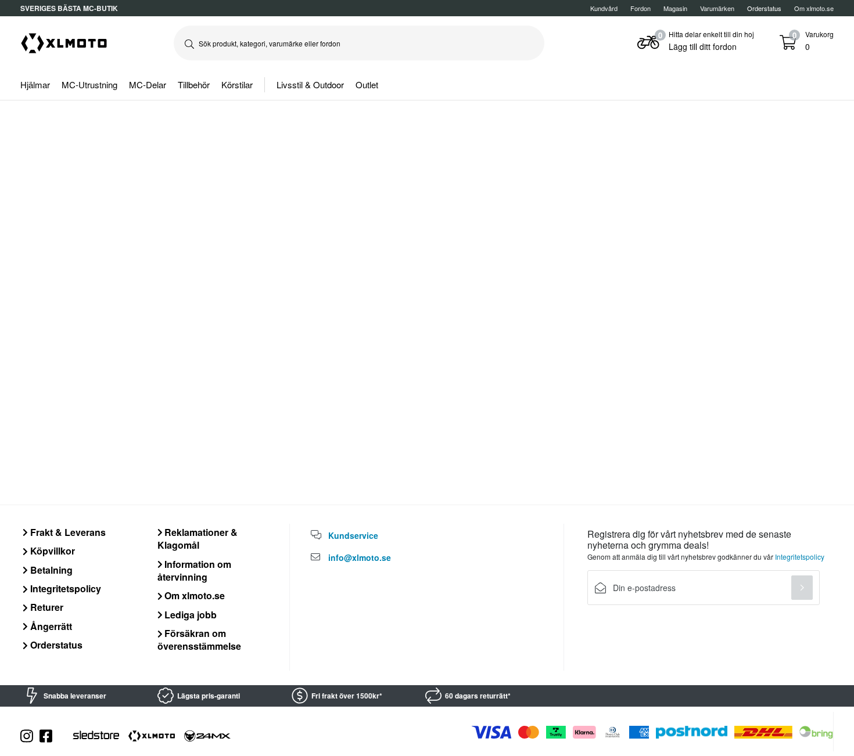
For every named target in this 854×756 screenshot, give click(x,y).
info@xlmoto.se (359, 557)
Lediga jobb (189, 614)
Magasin (675, 8)
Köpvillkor (51, 550)
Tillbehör (194, 84)
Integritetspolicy (64, 588)
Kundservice (353, 535)
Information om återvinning (194, 570)
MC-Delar (147, 84)
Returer (45, 607)
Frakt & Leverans (67, 532)
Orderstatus (55, 644)
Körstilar (237, 84)
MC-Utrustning (89, 84)
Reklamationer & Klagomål (197, 538)
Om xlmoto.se (814, 8)
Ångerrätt (50, 626)
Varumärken (717, 8)
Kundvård (604, 8)
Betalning (50, 570)
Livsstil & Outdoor (310, 84)
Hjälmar (35, 84)
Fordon (640, 8)
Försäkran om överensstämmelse (199, 640)
